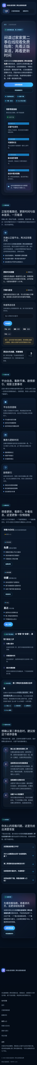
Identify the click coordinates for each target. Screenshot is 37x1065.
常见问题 (4, 1036)
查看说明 (8, 564)
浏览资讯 (8, 594)
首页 (6, 11)
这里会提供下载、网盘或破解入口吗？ (15, 879)
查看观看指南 (18, 85)
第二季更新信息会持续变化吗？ (15, 863)
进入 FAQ (8, 624)
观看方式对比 (5, 1026)
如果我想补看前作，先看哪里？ (15, 871)
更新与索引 (4, 1031)
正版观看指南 (15, 11)
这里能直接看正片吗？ (11, 846)
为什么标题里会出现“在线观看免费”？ (15, 855)
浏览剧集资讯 (18, 90)
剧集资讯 (25, 11)
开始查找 (7, 323)
